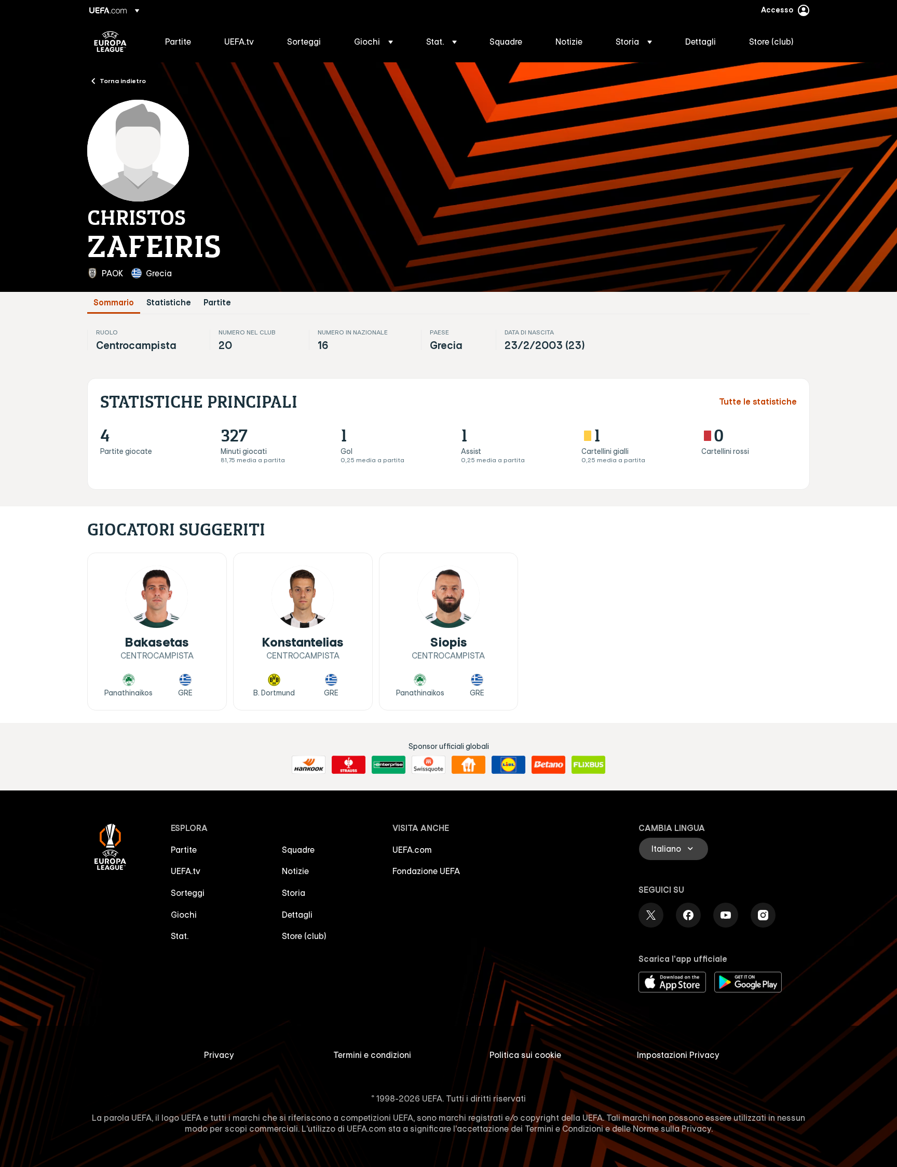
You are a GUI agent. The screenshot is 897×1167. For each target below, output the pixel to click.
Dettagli (297, 914)
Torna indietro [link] (123, 80)
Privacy (219, 1054)
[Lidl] (508, 765)
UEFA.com (412, 849)
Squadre (298, 849)
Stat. (179, 936)
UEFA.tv (185, 871)
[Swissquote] (428, 765)
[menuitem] (181, 41)
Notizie (295, 871)
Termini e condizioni (372, 1054)
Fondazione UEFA (426, 871)
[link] (178, 41)
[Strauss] (348, 765)
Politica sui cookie (525, 1054)
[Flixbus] (588, 765)
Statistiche (168, 302)
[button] (373, 41)
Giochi (184, 914)
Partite (217, 302)
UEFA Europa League (110, 41)
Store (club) (304, 936)
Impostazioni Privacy (678, 1054)
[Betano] (548, 765)
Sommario (113, 302)
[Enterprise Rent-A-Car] (388, 765)
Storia (293, 892)
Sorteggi (188, 892)
